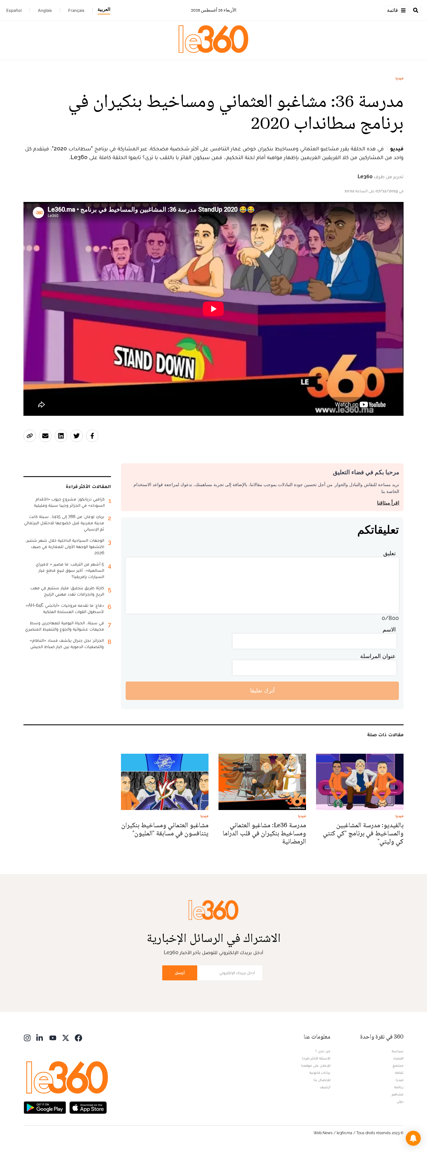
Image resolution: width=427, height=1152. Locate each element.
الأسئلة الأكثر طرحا (316, 1058)
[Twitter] (65, 1037)
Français (76, 10)
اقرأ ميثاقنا (388, 503)
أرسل (180, 972)
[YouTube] (53, 1037)
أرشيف (325, 1087)
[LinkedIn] (40, 1037)
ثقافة (399, 1072)
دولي (400, 1101)
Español (14, 10)
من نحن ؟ (322, 1051)
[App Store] (88, 1107)
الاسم (389, 629)
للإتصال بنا (322, 1080)
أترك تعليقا (262, 690)
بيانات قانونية (319, 1072)
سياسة (398, 1051)
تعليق (389, 553)
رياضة (399, 1087)
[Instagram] (27, 1037)
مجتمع (398, 1065)
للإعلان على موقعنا (315, 1065)
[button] (413, 1138)
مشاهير (398, 1094)
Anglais (45, 10)
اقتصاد (398, 1058)
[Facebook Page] (78, 1037)
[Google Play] (44, 1107)
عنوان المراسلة (378, 656)
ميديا (399, 78)
